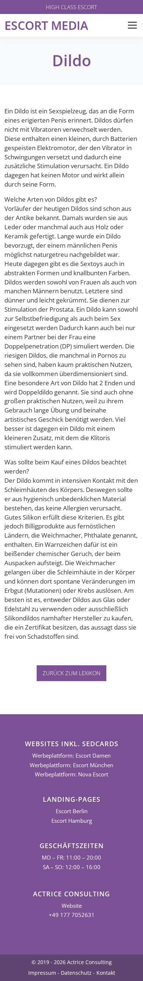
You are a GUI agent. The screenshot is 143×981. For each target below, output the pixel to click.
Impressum (42, 972)
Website (72, 906)
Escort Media (46, 25)
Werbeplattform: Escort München (71, 765)
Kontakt (105, 972)
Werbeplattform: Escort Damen (71, 755)
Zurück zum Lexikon (71, 673)
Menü (132, 25)
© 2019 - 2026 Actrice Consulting (72, 962)
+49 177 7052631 (72, 915)
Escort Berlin (72, 811)
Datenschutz (76, 972)
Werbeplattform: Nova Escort (71, 774)
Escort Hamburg (71, 821)
